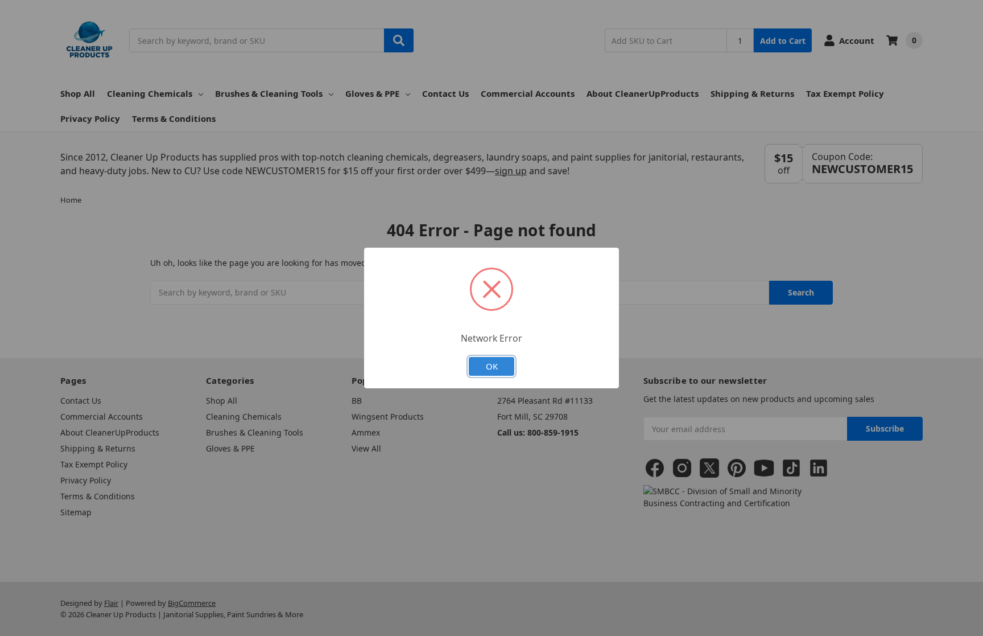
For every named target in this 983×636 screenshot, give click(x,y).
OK (492, 366)
